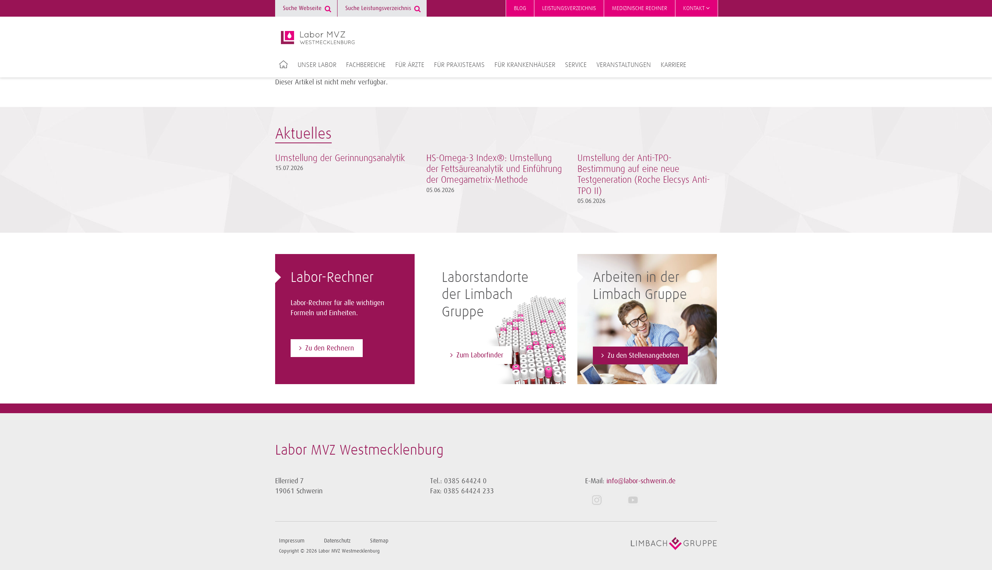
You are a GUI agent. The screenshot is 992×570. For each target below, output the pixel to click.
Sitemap (379, 540)
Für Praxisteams (459, 65)
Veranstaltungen (623, 65)
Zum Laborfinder (479, 355)
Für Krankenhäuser (524, 65)
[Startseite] (318, 37)
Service (576, 65)
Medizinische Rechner (639, 8)
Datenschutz (337, 540)
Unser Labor (317, 65)
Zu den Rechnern (329, 348)
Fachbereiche (366, 65)
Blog (520, 8)
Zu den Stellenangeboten (643, 355)
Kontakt (694, 8)
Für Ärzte (409, 65)
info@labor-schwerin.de (640, 481)
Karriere (673, 65)
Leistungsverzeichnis (569, 8)
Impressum (292, 540)
